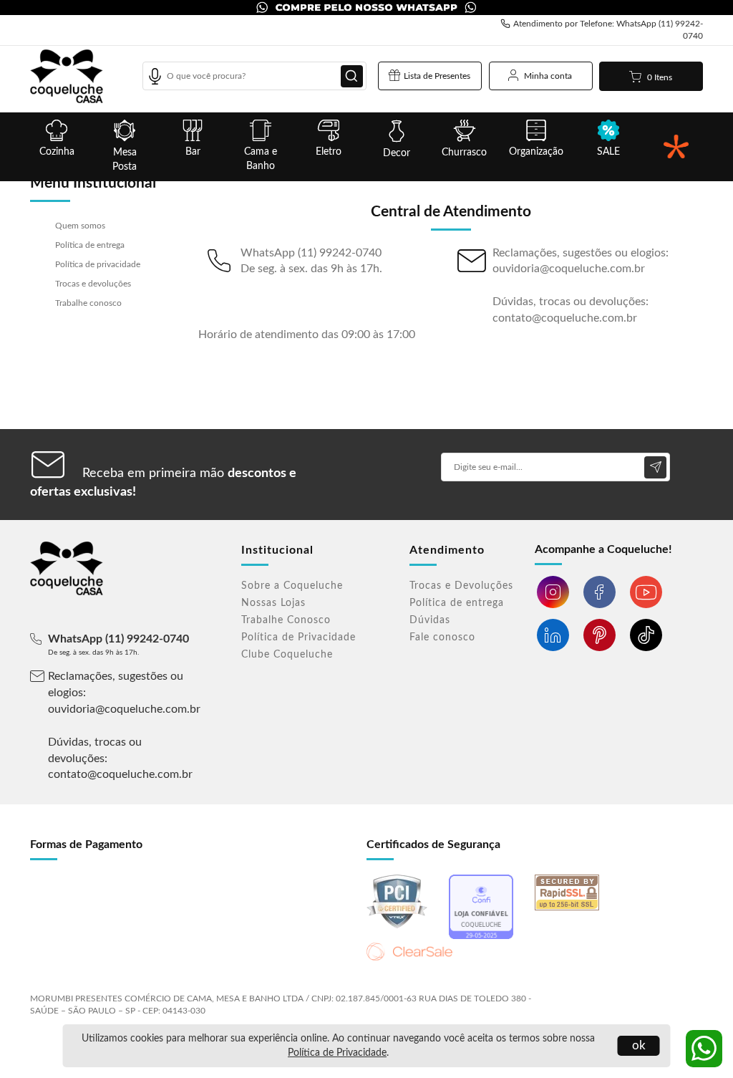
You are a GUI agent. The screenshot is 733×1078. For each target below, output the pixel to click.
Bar (192, 152)
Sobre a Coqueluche (292, 586)
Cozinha (56, 152)
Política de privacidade (97, 264)
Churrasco (464, 153)
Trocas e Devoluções (461, 586)
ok (639, 1045)
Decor (396, 153)
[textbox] (254, 76)
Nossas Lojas (273, 603)
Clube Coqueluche (287, 655)
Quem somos (80, 225)
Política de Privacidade (337, 1053)
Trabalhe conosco (88, 303)
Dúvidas (429, 620)
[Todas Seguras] (676, 146)
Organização (536, 152)
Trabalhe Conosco (286, 620)
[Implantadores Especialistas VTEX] (669, 992)
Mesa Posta (124, 160)
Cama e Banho (260, 159)
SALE (608, 152)
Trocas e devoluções (93, 283)
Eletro (328, 152)
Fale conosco (442, 637)
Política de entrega (90, 245)
